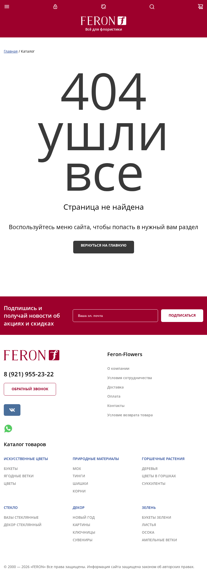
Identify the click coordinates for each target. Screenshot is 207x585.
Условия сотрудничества (129, 377)
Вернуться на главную (103, 245)
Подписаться (182, 315)
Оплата (113, 396)
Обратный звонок (30, 388)
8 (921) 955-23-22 (29, 374)
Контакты (115, 405)
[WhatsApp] (8, 428)
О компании (118, 368)
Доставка (115, 387)
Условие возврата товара (130, 415)
